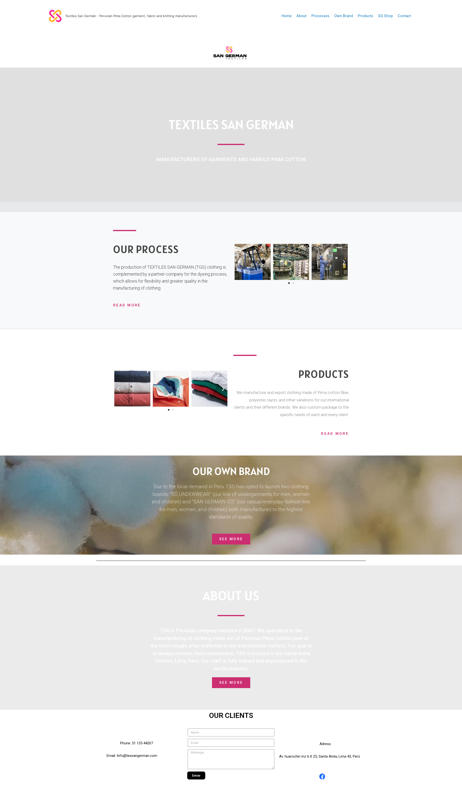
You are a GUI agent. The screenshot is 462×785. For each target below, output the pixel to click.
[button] (289, 283)
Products (365, 15)
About (301, 15)
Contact (404, 15)
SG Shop (385, 15)
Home (287, 15)
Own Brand (343, 15)
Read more (335, 433)
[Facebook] (322, 777)
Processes (320, 15)
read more (127, 305)
